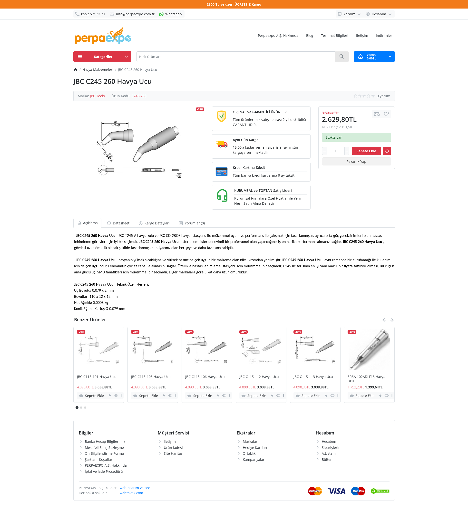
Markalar (250, 441)
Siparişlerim (331, 447)
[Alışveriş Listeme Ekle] (386, 114)
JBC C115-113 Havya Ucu (313, 377)
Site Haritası (174, 453)
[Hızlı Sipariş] (387, 151)
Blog (309, 35)
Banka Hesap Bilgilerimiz (105, 441)
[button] (81, 407)
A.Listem (329, 453)
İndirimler (384, 35)
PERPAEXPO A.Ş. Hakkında (106, 465)
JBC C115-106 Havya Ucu (205, 377)
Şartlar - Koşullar (98, 459)
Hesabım (329, 441)
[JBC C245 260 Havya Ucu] (138, 149)
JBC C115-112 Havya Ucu (259, 377)
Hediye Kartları (255, 447)
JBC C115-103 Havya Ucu (151, 377)
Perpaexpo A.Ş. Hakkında (278, 35)
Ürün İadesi (173, 447)
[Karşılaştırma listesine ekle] (377, 114)
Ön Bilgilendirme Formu (104, 453)
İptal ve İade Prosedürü (104, 471)
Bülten (327, 459)
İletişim (362, 35)
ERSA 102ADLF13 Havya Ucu (366, 379)
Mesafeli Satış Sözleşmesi (106, 447)
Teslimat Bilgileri (334, 35)
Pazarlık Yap (356, 161)
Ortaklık (249, 453)
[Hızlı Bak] (116, 395)
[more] (121, 395)
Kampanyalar (253, 459)
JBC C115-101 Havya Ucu (97, 377)
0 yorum (383, 96)
